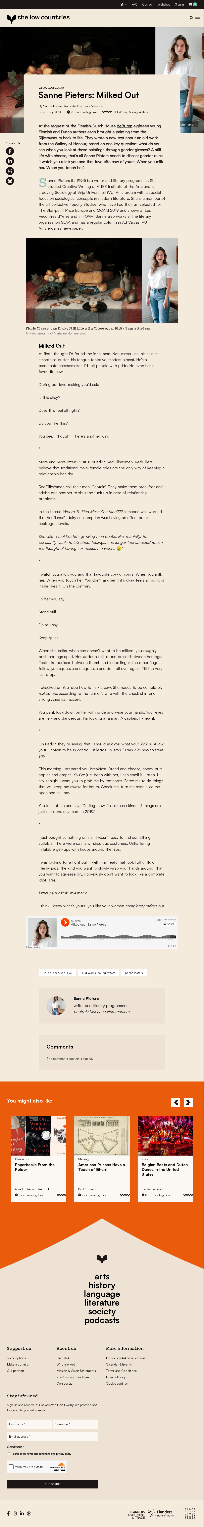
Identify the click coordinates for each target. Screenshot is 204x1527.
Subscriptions (16, 1358)
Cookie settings (117, 1383)
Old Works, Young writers (98, 972)
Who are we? (66, 1364)
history (102, 1285)
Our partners (16, 1371)
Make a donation (18, 1364)
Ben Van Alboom (89, 1189)
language (102, 1293)
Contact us (64, 1383)
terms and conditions (38, 1453)
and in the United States (101, 1169)
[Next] (188, 1102)
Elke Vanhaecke (152, 1189)
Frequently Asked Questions (125, 1358)
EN (122, 4)
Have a (38, 1167)
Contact (147, 4)
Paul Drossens (24, 1189)
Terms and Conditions (121, 1371)
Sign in (179, 4)
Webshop (164, 4)
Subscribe (52, 1484)
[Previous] (175, 1102)
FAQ (134, 4)
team (73, 1377)
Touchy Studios (83, 204)
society (102, 1311)
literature (102, 1302)
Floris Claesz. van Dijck (57, 972)
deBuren (124, 125)
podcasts (102, 1320)
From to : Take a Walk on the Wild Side (165, 1169)
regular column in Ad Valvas (114, 222)
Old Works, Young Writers (130, 112)
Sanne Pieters (53, 106)
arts (102, 1276)
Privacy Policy (116, 1377)
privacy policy (63, 1453)
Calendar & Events (119, 1364)
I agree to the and (41, 1453)
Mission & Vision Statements (76, 1371)
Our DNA (63, 1358)
